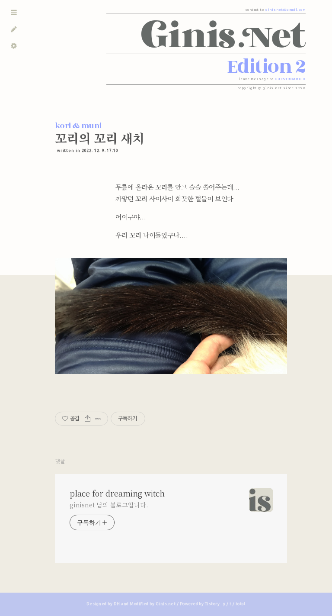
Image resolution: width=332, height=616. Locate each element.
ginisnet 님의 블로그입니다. (109, 504)
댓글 (60, 460)
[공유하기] (87, 418)
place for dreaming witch (117, 493)
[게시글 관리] (98, 418)
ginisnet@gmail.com (285, 10)
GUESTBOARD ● (290, 79)
